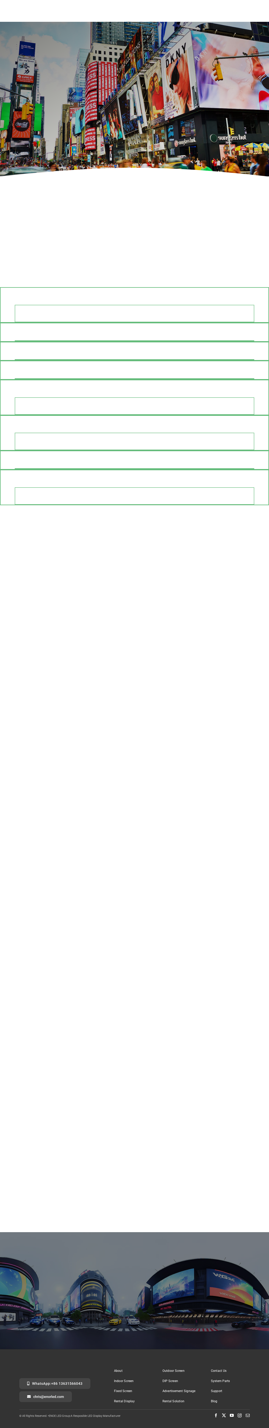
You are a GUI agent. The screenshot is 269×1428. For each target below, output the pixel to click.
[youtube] (232, 1415)
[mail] (248, 1415)
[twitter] (224, 1415)
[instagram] (240, 1415)
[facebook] (216, 1415)
